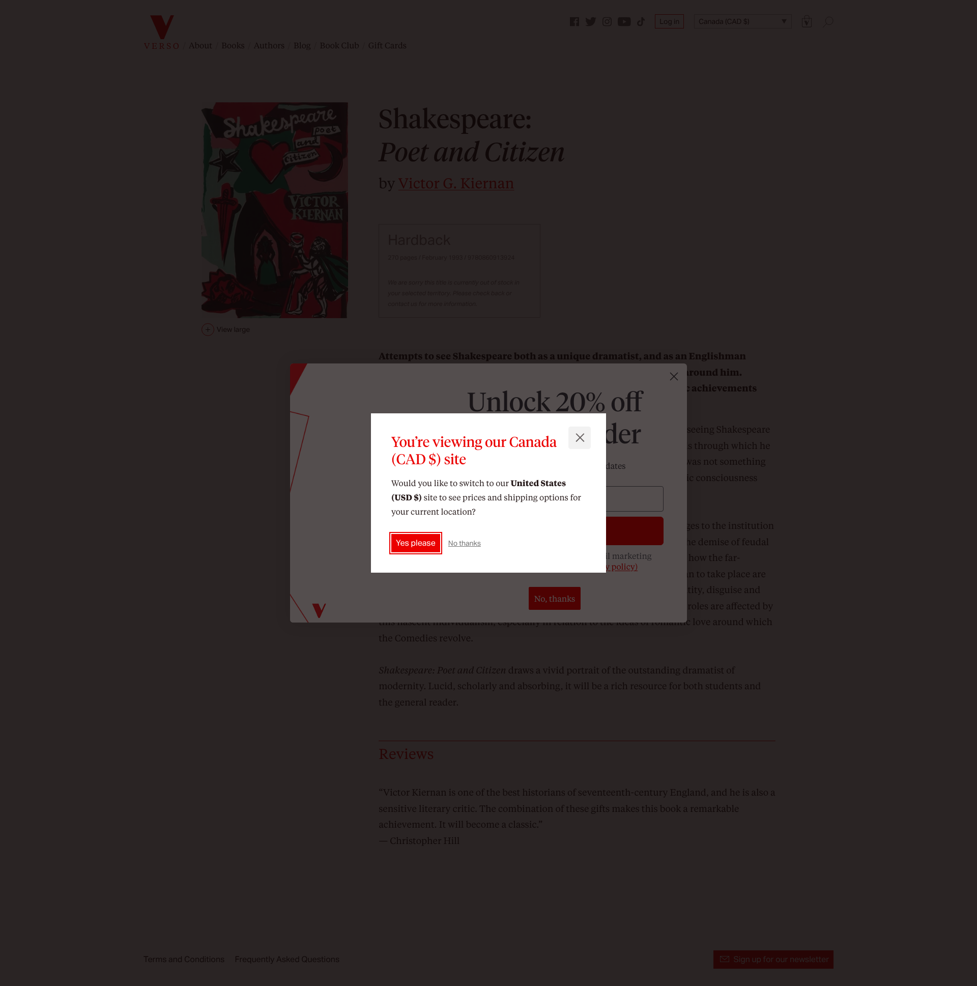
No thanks (464, 543)
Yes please (416, 543)
